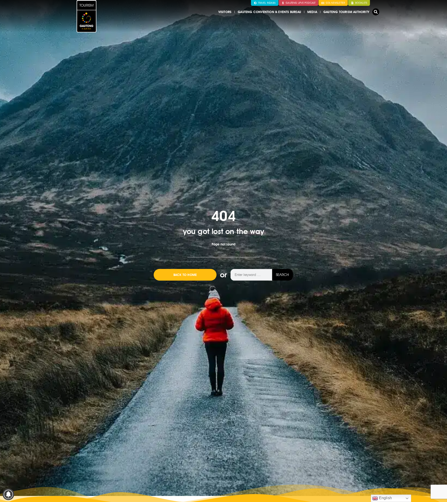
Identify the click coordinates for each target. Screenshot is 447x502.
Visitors (225, 12)
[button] (375, 11)
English (385, 498)
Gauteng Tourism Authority (346, 12)
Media (312, 12)
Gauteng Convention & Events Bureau (269, 12)
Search (282, 274)
